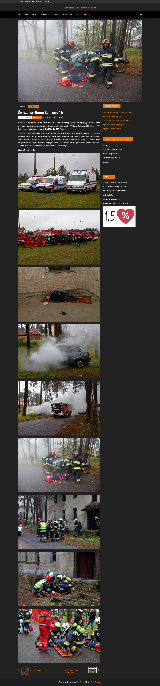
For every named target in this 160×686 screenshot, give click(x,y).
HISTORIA (47, 1)
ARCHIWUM (39, 1)
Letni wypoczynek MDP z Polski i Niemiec (117, 120)
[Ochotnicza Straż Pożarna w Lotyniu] (19, 14)
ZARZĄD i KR (67, 14)
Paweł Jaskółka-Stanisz (55, 117)
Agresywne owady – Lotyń (112, 116)
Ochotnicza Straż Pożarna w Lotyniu (80, 7)
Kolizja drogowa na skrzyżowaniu (71, 671)
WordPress (80, 682)
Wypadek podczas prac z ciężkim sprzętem (118, 112)
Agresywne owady (36, 670)
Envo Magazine (96, 682)
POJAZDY (56, 14)
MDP (77, 14)
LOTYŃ (21, 1)
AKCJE (34, 14)
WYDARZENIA (45, 14)
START (26, 14)
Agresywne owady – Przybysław (114, 125)
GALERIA (87, 14)
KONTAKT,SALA (29, 1)
